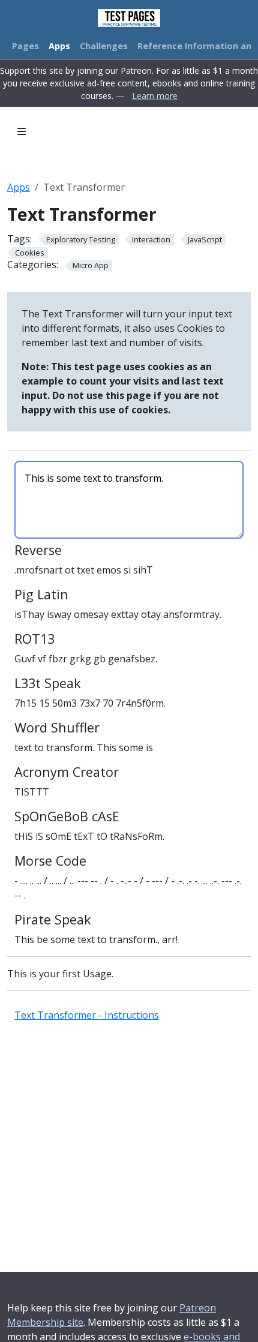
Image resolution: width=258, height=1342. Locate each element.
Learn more (155, 95)
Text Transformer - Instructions (86, 1015)
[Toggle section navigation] (21, 131)
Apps (18, 187)
